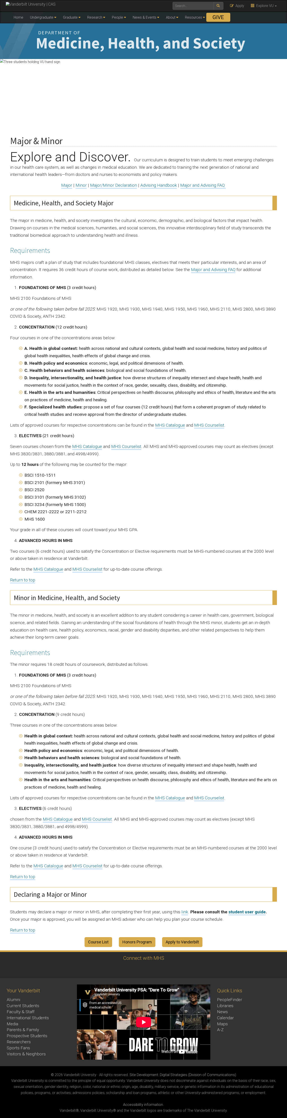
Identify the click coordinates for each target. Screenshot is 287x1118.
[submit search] (218, 6)
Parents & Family (23, 1029)
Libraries (225, 1005)
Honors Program (137, 942)
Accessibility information (143, 1105)
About (170, 17)
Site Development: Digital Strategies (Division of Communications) (183, 1075)
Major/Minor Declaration (113, 185)
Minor (81, 185)
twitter (136, 969)
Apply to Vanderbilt (182, 942)
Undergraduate (41, 17)
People (117, 17)
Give (218, 17)
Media (12, 1023)
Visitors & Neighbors (26, 1054)
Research (94, 17)
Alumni (13, 999)
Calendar (225, 1017)
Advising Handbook (158, 185)
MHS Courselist (209, 425)
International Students (28, 1017)
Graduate (70, 17)
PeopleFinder (229, 999)
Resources (193, 17)
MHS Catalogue (170, 425)
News (222, 1011)
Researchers (19, 1041)
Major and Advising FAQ (203, 185)
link (184, 911)
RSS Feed (149, 969)
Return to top (22, 580)
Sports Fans (18, 1047)
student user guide (247, 911)
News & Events (144, 17)
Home (18, 17)
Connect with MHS (143, 958)
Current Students (23, 1005)
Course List (98, 942)
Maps (222, 1023)
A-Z (220, 1029)
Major (66, 185)
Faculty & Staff (21, 1011)
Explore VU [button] (264, 6)
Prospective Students (27, 1035)
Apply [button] (239, 6)
